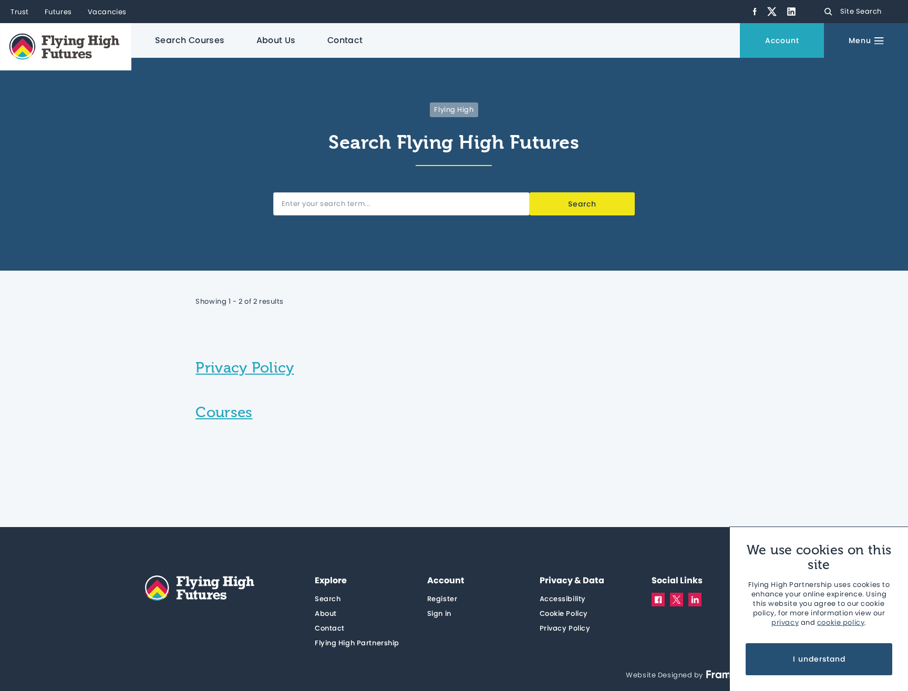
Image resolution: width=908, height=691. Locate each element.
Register (442, 599)
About (326, 613)
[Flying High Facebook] (755, 11)
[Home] (65, 46)
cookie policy (840, 622)
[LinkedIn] (694, 598)
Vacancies (107, 12)
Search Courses (190, 40)
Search (327, 599)
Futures (58, 12)
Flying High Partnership (357, 643)
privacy (785, 622)
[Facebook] (658, 598)
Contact (345, 40)
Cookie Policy (564, 613)
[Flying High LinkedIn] (791, 11)
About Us (276, 40)
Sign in (439, 613)
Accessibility (563, 599)
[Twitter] (676, 599)
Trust (20, 12)
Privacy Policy (565, 628)
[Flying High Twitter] (772, 11)
